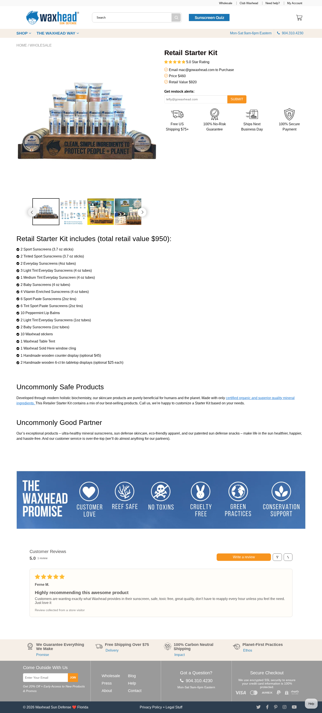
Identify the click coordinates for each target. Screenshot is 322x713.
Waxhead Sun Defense (53, 707)
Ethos (247, 650)
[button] (175, 62)
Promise (42, 655)
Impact (179, 655)
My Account (294, 3)
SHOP (22, 33)
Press (107, 683)
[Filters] (277, 557)
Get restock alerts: (179, 91)
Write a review (244, 557)
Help (132, 683)
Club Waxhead (249, 3)
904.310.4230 (292, 33)
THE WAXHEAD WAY (56, 33)
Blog (132, 676)
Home (21, 45)
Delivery (112, 650)
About (107, 691)
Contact (135, 691)
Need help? (272, 3)
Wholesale (225, 3)
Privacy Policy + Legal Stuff (161, 707)
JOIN (73, 677)
